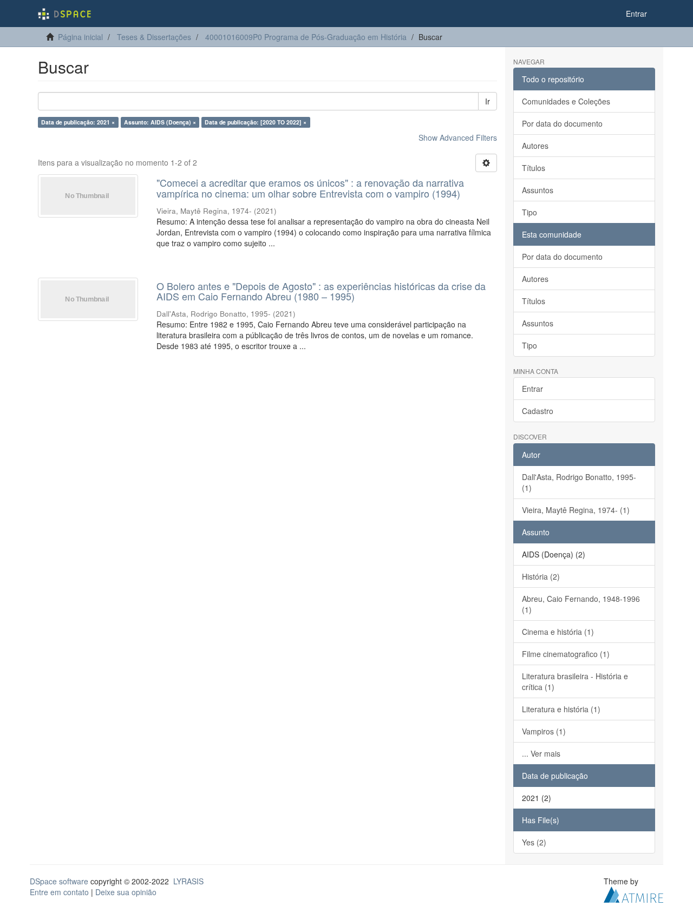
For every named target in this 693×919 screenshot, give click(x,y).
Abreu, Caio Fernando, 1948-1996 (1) (581, 604)
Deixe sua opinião (125, 892)
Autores (535, 145)
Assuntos (537, 190)
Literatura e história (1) (561, 709)
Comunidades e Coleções (566, 101)
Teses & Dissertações (154, 36)
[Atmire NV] (633, 893)
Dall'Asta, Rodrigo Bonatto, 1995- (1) (579, 482)
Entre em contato (59, 892)
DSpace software (59, 881)
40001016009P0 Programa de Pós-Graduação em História (306, 36)
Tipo (529, 212)
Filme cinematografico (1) (566, 653)
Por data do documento (562, 123)
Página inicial (80, 36)
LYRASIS (188, 881)
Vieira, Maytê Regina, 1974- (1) (576, 509)
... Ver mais (541, 753)
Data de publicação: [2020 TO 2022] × (255, 122)
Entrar (532, 388)
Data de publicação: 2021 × (78, 122)
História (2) (541, 576)
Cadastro (537, 410)
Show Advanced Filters (458, 137)
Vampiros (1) (544, 731)
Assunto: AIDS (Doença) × (160, 122)
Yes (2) (534, 842)
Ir (487, 101)
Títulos (533, 167)
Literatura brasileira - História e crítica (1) (575, 681)
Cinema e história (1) (558, 631)
